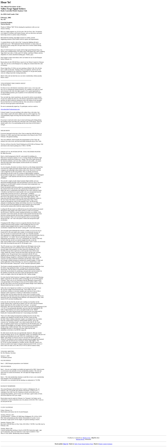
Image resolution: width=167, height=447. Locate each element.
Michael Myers (80, 439)
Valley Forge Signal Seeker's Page (83, 444)
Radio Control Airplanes (105, 444)
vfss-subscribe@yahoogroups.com (10, 109)
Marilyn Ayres (86, 438)
